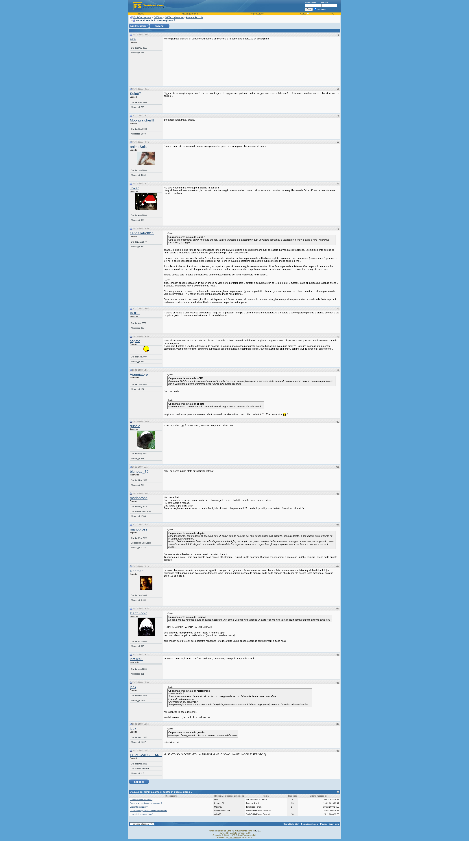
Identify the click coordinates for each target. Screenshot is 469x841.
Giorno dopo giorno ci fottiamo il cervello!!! (148, 810)
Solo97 (135, 94)
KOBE (135, 313)
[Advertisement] (311, 60)
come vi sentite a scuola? (141, 799)
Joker (134, 188)
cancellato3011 (142, 233)
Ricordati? (321, 9)
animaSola (138, 147)
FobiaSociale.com (142, 17)
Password (324, 3)
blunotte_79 (139, 471)
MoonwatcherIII (142, 120)
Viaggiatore (139, 374)
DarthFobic (138, 613)
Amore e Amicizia (194, 17)
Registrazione (257, 13)
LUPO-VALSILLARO (146, 755)
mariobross (138, 498)
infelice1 (136, 659)
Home (141, 13)
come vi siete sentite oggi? (141, 814)
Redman (136, 571)
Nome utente (310, 3)
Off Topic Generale (174, 17)
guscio (135, 426)
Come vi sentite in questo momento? (146, 803)
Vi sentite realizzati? (138, 807)
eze (133, 39)
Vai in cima (334, 824)
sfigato (135, 341)
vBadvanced (234, 837)
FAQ (332, 13)
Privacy (323, 824)
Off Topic (158, 17)
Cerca (303, 13)
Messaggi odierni (190, 13)
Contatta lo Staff (291, 824)
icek (133, 687)
